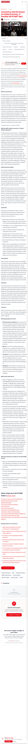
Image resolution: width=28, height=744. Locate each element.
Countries (10, 49)
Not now (14, 741)
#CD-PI (21, 577)
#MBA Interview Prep (6, 575)
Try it (23, 63)
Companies (16, 47)
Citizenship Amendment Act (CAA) (9, 501)
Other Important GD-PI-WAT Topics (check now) (11, 56)
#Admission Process (20, 572)
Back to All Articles (9, 567)
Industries (4, 49)
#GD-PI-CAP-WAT (5, 577)
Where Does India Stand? (7, 51)
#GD (13, 572)
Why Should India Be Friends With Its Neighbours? (13, 513)
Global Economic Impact (7, 47)
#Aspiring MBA (14, 577)
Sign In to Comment (15, 615)
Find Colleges (8, 741)
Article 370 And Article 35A (7, 508)
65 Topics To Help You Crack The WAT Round (12, 499)
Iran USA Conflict (5, 506)
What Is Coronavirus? (6, 40)
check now (11, 495)
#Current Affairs (16, 575)
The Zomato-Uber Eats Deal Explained (10, 512)
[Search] (22, 2)
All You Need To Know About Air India (10, 515)
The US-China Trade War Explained (9, 504)
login (12, 640)
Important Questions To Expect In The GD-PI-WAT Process (13, 54)
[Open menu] (25, 2)
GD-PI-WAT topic (15, 83)
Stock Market (22, 47)
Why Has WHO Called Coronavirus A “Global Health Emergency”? (14, 44)
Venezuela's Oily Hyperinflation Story (10, 510)
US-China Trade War (22, 76)
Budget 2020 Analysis (6, 502)
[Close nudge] (25, 737)
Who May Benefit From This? (19, 49)
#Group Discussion (6, 572)
